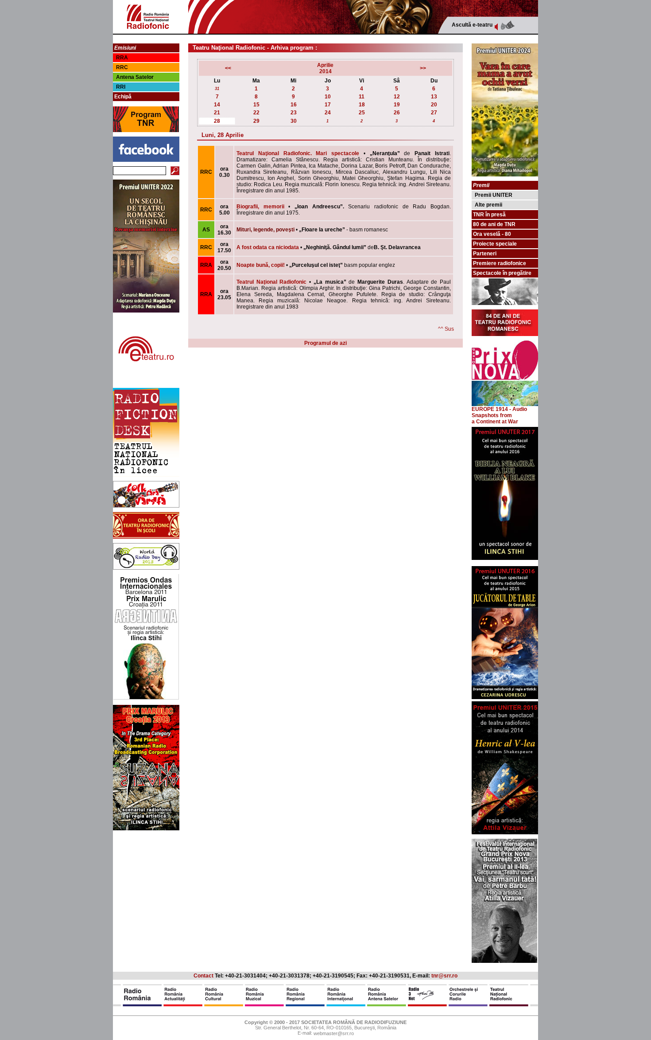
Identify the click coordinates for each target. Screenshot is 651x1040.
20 (434, 105)
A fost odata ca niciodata (267, 247)
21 (217, 112)
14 (217, 105)
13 (434, 97)
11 (361, 97)
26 (397, 112)
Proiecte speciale (495, 244)
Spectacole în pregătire (502, 273)
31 (217, 88)
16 (294, 105)
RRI (120, 87)
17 (328, 105)
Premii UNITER (493, 195)
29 (256, 121)
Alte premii (488, 205)
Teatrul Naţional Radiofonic (271, 282)
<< (228, 68)
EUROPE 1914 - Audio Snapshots (499, 412)
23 (294, 112)
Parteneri (484, 253)
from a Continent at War (495, 418)
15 (256, 105)
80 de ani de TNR (494, 224)
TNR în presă (489, 214)
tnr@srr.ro (444, 976)
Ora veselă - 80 (492, 234)
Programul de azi (325, 343)
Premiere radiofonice (499, 263)
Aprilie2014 (325, 68)
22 (256, 112)
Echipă (123, 97)
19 (397, 105)
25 (362, 112)
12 (397, 97)
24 (328, 112)
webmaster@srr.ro (334, 1033)
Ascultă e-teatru (472, 25)
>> (423, 68)
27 (434, 112)
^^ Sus (446, 329)
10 (328, 97)
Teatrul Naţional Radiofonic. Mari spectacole (297, 153)
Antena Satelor (135, 77)
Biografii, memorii (260, 206)
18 (362, 105)
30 (294, 121)
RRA (122, 58)
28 (217, 121)
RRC (122, 67)
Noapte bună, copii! (260, 265)
